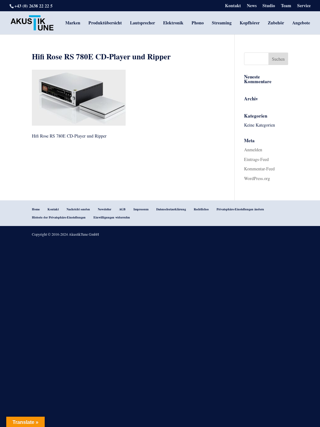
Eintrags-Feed (256, 159)
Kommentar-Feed (259, 169)
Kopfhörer (250, 23)
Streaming (222, 23)
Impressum (140, 209)
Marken (72, 23)
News (252, 6)
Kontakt (233, 6)
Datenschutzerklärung (171, 209)
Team (286, 6)
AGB (122, 209)
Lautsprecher (142, 23)
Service (304, 6)
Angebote (301, 23)
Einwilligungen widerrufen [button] (111, 217)
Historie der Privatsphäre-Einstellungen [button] (59, 217)
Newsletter (104, 209)
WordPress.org (257, 178)
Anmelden (253, 150)
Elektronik (173, 23)
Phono (198, 23)
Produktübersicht (105, 23)
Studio (268, 6)
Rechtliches (201, 209)
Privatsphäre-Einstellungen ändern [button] (240, 209)
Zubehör (276, 23)
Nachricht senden (78, 209)
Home (36, 209)
